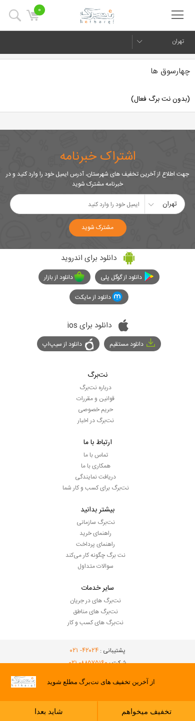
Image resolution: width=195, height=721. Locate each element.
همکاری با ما (95, 466)
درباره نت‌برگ (96, 388)
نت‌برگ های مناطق (95, 612)
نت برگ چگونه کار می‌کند (96, 555)
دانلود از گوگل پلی (121, 277)
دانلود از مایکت (93, 297)
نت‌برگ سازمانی (95, 522)
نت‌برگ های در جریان (95, 601)
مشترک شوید (98, 228)
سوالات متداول (96, 566)
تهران (178, 41)
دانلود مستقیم (127, 344)
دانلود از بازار (58, 277)
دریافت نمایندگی (95, 477)
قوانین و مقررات (95, 399)
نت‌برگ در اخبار (96, 421)
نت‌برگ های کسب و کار (96, 623)
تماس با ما (96, 455)
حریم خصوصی (95, 410)
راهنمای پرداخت (95, 544)
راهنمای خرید (96, 533)
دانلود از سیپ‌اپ (62, 344)
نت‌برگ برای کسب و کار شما (95, 488)
